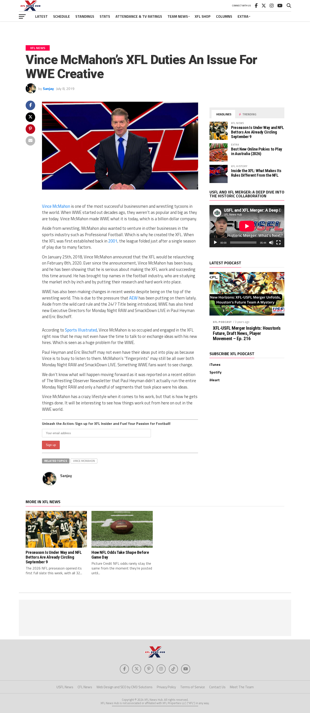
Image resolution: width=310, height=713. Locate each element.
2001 (112, 241)
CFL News (85, 687)
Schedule (61, 16)
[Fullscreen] (278, 242)
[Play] (215, 242)
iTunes (214, 364)
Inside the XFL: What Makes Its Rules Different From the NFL (256, 173)
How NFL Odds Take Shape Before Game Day (120, 555)
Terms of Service (192, 687)
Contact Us (217, 687)
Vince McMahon (56, 206)
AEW (133, 298)
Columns (224, 16)
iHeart (214, 380)
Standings (84, 16)
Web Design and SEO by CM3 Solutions (124, 687)
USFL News (65, 687)
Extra (243, 16)
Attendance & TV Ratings (139, 16)
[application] (246, 226)
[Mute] (271, 242)
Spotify (215, 372)
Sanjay (48, 88)
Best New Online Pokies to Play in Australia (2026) (256, 151)
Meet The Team (242, 687)
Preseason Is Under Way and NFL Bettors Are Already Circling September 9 (257, 132)
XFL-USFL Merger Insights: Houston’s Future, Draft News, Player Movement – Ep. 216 (246, 333)
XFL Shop (203, 16)
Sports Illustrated (81, 330)
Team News (177, 16)
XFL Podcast (222, 322)
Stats (105, 16)
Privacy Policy (166, 687)
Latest (41, 16)
